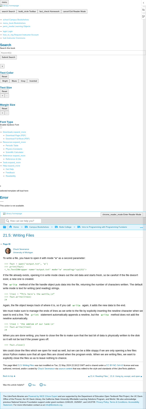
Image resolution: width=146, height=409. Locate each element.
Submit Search (8, 57)
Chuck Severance (21, 249)
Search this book (7, 48)
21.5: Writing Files (26, 365)
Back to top (8, 376)
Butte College (65, 227)
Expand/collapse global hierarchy (6, 227)
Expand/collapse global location (141, 226)
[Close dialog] (2, 201)
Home (16, 227)
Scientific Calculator (14, 152)
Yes (34, 385)
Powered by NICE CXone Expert (43, 396)
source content (65, 368)
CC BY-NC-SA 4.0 (114, 365)
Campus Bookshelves (39, 227)
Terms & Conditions (118, 402)
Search (7, 221)
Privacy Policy (102, 402)
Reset (4, 76)
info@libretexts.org (53, 405)
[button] (10, 172)
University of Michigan (23, 252)
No (44, 385)
